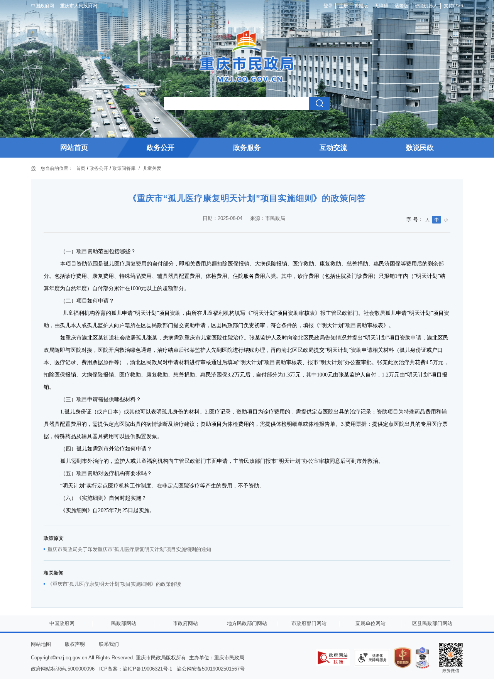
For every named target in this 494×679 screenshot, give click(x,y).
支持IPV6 (453, 5)
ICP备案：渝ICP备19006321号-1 (135, 669)
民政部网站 (123, 623)
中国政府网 (42, 5)
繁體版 (361, 5)
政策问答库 (123, 168)
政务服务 (247, 147)
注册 (343, 5)
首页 (80, 168)
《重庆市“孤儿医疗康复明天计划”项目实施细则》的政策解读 (114, 584)
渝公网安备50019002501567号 (211, 669)
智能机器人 (426, 5)
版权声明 (75, 644)
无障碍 (381, 5)
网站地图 (41, 644)
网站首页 (74, 147)
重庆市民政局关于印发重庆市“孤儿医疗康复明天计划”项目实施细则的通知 (129, 549)
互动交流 (333, 147)
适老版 (401, 5)
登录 (328, 5)
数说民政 (420, 147)
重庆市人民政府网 (78, 5)
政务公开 (160, 147)
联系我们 (109, 644)
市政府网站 (185, 623)
